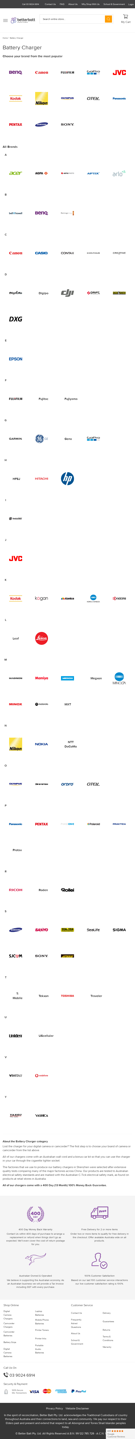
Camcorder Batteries (9, 1333)
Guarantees (108, 1321)
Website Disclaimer (77, 1408)
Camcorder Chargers (9, 1325)
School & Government (114, 4)
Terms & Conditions (108, 1338)
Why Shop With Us (90, 4)
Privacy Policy (54, 1408)
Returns (106, 1329)
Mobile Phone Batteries (42, 1321)
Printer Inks (40, 1338)
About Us (73, 4)
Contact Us (50, 4)
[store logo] (23, 20)
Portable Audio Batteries (39, 1349)
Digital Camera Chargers (8, 1315)
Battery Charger (16, 38)
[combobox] (76, 19)
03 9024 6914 (21, 1375)
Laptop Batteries (39, 1313)
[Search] (108, 19)
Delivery (107, 1312)
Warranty (107, 1346)
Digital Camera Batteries (8, 1352)
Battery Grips (10, 1342)
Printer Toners (42, 1330)
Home (5, 38)
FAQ (62, 4)
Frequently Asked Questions (76, 1323)
